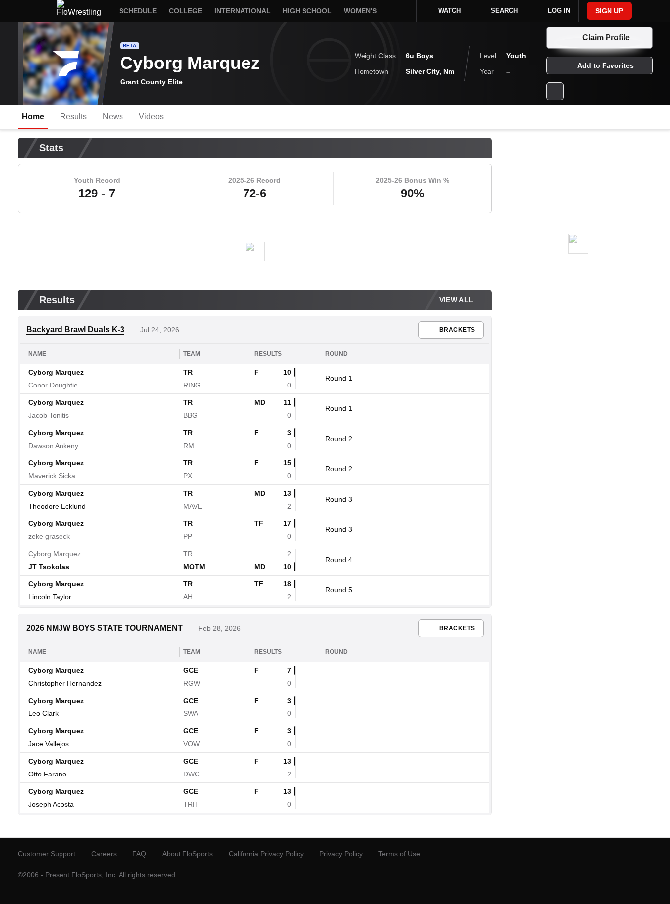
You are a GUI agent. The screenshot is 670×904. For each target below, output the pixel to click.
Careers (104, 854)
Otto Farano (47, 774)
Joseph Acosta (51, 804)
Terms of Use (399, 854)
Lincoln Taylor (49, 597)
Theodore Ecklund (57, 506)
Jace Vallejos (48, 744)
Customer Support (46, 854)
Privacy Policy (341, 854)
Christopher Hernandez (65, 683)
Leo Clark (43, 713)
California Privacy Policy (266, 854)
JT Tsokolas (48, 567)
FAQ (139, 854)
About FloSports (187, 854)
